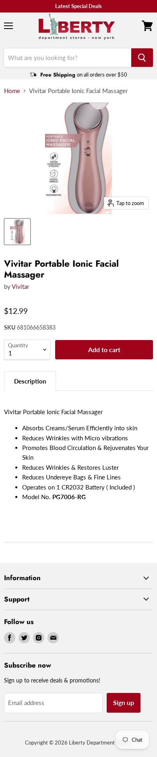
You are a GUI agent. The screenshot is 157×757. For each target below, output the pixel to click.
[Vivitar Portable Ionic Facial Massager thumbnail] (17, 232)
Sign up (123, 702)
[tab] (30, 381)
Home (12, 90)
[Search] (142, 57)
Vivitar (20, 286)
